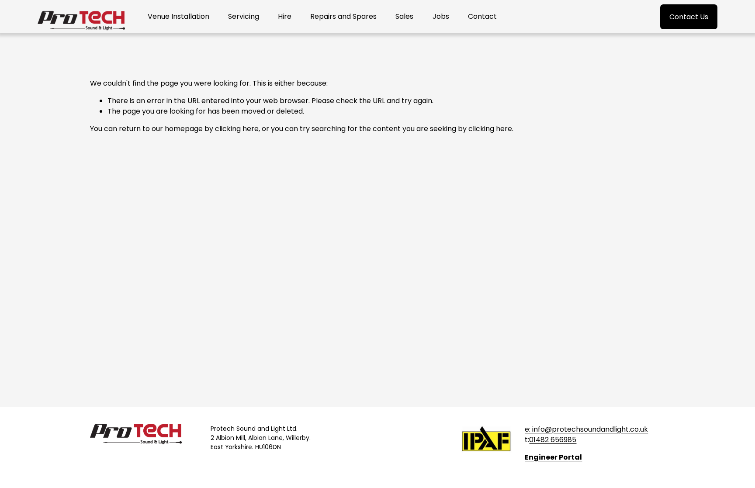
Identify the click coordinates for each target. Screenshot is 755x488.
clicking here (237, 129)
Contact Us (688, 17)
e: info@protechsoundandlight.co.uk (586, 429)
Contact (482, 16)
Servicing (243, 16)
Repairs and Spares (343, 16)
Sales (404, 16)
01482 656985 (552, 440)
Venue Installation (178, 16)
